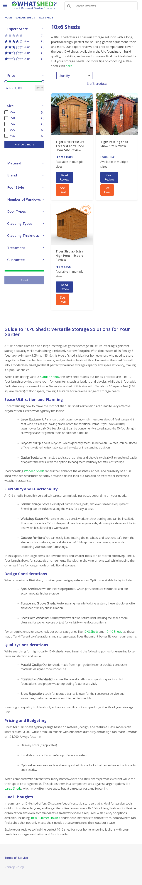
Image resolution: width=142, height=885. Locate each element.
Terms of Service (16, 858)
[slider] (5, 81)
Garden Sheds (25, 17)
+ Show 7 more (24, 144)
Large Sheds (12, 788)
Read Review (64, 177)
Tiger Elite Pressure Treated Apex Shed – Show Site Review (71, 146)
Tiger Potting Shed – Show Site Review (115, 144)
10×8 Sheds (91, 632)
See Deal (63, 190)
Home (8, 17)
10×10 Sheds (113, 632)
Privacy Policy (14, 867)
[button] (24, 35)
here (69, 66)
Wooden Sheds (34, 471)
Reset (39, 88)
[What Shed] (34, 5)
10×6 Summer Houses (45, 818)
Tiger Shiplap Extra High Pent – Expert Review (69, 255)
